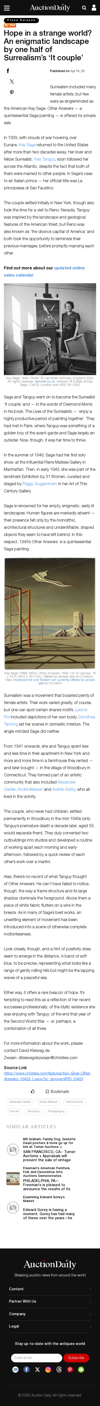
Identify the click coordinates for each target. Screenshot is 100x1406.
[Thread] (59, 1369)
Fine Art (14, 1111)
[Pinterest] (70, 1369)
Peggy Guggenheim (40, 484)
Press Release (21, 20)
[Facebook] (26, 1369)
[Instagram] (48, 1369)
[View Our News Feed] (50, 25)
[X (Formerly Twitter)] (37, 1369)
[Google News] (15, 1369)
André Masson (30, 790)
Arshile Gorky (63, 790)
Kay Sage (27, 145)
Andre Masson (48, 1102)
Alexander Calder (20, 1102)
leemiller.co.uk (45, 382)
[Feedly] (81, 1369)
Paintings (33, 1111)
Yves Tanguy (44, 160)
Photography (56, 1111)
